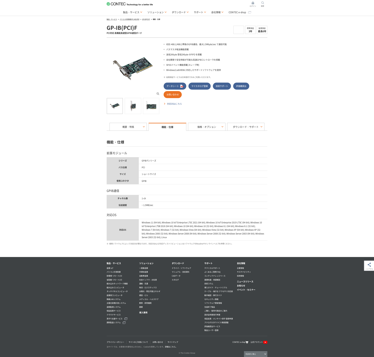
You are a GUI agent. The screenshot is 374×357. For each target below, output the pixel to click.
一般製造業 (143, 268)
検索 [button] (264, 4)
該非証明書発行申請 (212, 314)
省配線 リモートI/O (114, 279)
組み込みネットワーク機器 (117, 283)
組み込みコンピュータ (115, 287)
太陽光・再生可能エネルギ (149, 291)
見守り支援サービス (115, 318)
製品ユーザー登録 (211, 330)
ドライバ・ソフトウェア (181, 268)
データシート (173, 85)
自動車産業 (143, 276)
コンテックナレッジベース (214, 276)
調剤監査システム (114, 322)
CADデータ (176, 276)
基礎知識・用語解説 (212, 279)
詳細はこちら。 (171, 346)
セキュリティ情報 (211, 299)
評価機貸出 (241, 85)
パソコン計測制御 (114, 272)
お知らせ (241, 285)
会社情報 (241, 263)
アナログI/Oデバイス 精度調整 (216, 322)
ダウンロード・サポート (246, 127)
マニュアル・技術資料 (180, 272)
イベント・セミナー (246, 289)
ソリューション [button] (157, 12)
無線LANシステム (114, 299)
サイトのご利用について (138, 342)
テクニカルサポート (212, 268)
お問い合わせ (173, 94)
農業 (141, 307)
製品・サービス (114, 263)
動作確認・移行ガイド (213, 295)
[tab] (115, 106)
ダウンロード (178, 263)
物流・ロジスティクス (148, 287)
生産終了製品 (209, 307)
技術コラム (208, 283)
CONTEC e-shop (238, 12)
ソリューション (146, 263)
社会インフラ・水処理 (148, 279)
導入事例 (143, 312)
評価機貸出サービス (212, 326)
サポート (208, 263)
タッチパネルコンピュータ (117, 291)
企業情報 (240, 268)
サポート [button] (200, 12)
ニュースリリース (245, 281)
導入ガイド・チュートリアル (215, 287)
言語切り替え (250, 354)
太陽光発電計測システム (116, 303)
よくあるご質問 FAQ (212, 272)
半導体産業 (143, 272)
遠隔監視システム (114, 307)
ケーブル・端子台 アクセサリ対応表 (218, 291)
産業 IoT (110, 268)
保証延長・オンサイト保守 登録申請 (218, 318)
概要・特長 (128, 127)
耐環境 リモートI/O (114, 276)
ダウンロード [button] (180, 12)
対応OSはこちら (174, 103)
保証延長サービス (114, 310)
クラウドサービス (114, 314)
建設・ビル (143, 295)
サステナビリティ (244, 272)
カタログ (175, 279)
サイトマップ (173, 342)
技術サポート (222, 85)
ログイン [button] (254, 4)
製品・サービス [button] (132, 12)
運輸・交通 (143, 283)
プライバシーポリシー (115, 342)
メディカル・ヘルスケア (149, 299)
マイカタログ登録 (199, 85)
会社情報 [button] (217, 12)
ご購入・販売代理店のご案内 (215, 310)
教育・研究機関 (145, 303)
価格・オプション (206, 127)
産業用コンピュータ (114, 295)
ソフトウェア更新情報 (213, 303)
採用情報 (240, 276)
